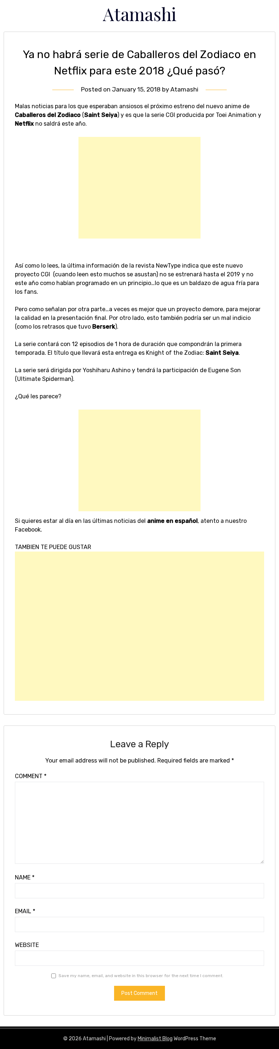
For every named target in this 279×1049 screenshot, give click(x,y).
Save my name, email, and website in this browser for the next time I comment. (140, 975)
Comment (30, 776)
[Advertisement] (139, 188)
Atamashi (140, 13)
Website (27, 945)
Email (25, 911)
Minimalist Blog (155, 1039)
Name (25, 877)
